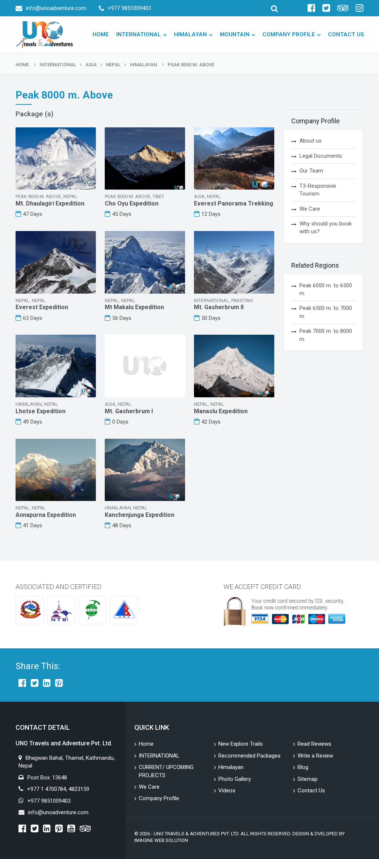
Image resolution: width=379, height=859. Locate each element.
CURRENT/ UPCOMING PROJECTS (166, 771)
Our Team (311, 170)
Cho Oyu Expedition (131, 203)
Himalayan (190, 34)
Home (101, 34)
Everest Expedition (42, 307)
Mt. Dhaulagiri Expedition (50, 203)
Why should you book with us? (325, 227)
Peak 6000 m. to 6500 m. (325, 289)
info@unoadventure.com (56, 8)
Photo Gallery (234, 779)
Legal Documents (320, 156)
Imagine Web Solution (161, 840)
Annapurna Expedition (46, 514)
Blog (303, 767)
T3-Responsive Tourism (317, 190)
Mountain (234, 34)
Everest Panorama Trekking (233, 203)
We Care (309, 208)
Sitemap (308, 779)
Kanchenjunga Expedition (139, 514)
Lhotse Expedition (41, 411)
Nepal (113, 64)
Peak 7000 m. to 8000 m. (325, 335)
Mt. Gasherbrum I (129, 411)
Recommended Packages (249, 755)
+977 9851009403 (129, 8)
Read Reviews (314, 744)
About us (310, 140)
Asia (91, 64)
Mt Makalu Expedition (134, 307)
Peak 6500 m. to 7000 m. (325, 312)
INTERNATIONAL (138, 34)
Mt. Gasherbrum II (219, 307)
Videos (226, 790)
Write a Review (315, 755)
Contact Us (346, 34)
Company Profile (288, 34)
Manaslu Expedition (221, 411)
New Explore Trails (240, 744)
